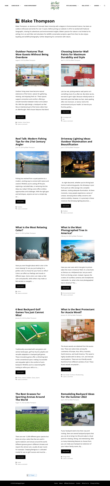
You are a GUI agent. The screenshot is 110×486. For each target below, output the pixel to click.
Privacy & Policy (94, 483)
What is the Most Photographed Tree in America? (74, 230)
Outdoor (19, 122)
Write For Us (85, 483)
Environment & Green (69, 293)
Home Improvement (30, 5)
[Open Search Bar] (104, 5)
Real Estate (85, 5)
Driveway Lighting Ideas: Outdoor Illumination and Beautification (76, 141)
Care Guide (66, 375)
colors (19, 291)
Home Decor (15, 5)
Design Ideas (66, 456)
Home (6, 5)
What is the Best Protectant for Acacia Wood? (77, 311)
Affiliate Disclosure (69, 483)
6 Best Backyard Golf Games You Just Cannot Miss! (30, 312)
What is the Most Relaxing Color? (31, 229)
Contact (78, 483)
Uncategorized (67, 117)
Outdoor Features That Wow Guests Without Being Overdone (32, 54)
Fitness (19, 377)
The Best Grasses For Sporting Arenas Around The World (30, 396)
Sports (38, 377)
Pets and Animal (71, 5)
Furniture (72, 375)
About (61, 483)
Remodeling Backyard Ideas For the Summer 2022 (77, 395)
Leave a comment (22, 124)
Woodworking (79, 375)
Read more (20, 117)
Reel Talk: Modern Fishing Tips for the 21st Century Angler (31, 141)
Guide (19, 462)
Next (33, 475)
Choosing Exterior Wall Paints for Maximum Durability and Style (74, 54)
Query (33, 377)
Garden (96, 5)
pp (63, 119)
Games (24, 377)
